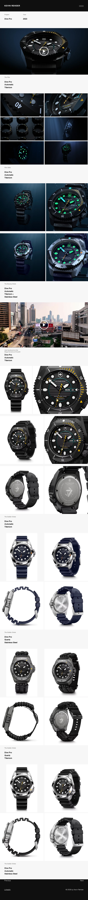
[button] (81, 6)
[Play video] (44, 325)
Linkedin (7, 890)
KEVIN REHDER (12, 5)
